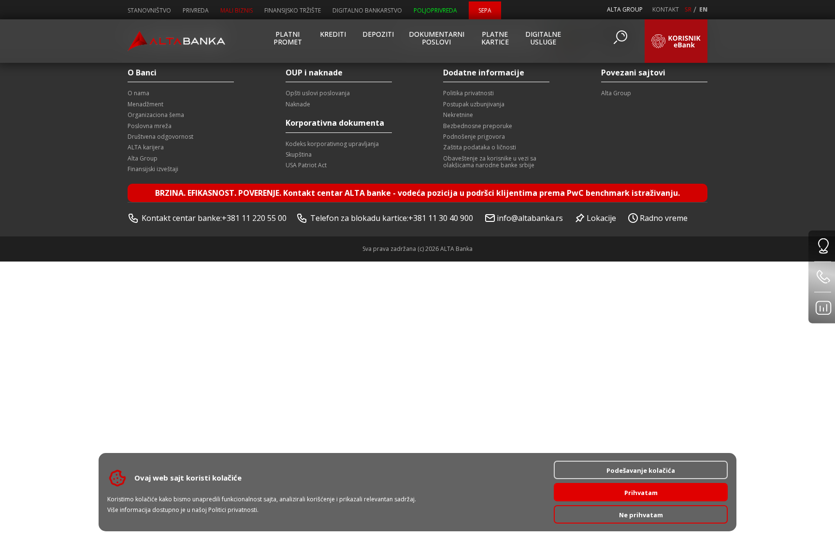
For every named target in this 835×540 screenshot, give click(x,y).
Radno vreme (664, 218)
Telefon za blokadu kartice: (391, 218)
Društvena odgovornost (160, 136)
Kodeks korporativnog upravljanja (332, 144)
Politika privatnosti (468, 93)
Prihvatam (641, 492)
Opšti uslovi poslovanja (318, 93)
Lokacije (601, 218)
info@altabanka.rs (530, 218)
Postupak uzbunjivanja (473, 104)
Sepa (484, 10)
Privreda (196, 10)
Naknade (298, 104)
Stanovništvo (149, 10)
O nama (138, 93)
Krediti (333, 34)
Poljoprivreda (435, 10)
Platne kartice (495, 37)
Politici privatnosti (232, 510)
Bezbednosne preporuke (477, 126)
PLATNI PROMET (288, 37)
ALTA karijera (146, 147)
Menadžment (145, 104)
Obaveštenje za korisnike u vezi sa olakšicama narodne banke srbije (489, 161)
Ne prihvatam (641, 515)
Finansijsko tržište (292, 10)
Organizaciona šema (156, 115)
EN (703, 9)
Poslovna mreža (150, 126)
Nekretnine (458, 115)
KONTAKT (665, 9)
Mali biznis (236, 10)
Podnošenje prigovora (474, 136)
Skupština (299, 154)
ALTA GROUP (625, 9)
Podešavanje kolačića (640, 470)
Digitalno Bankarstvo (367, 10)
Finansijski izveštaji (153, 169)
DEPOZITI (378, 34)
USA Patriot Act (306, 165)
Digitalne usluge (543, 37)
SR (688, 9)
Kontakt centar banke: (214, 218)
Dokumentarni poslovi (436, 37)
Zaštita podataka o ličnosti (479, 147)
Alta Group (143, 158)
